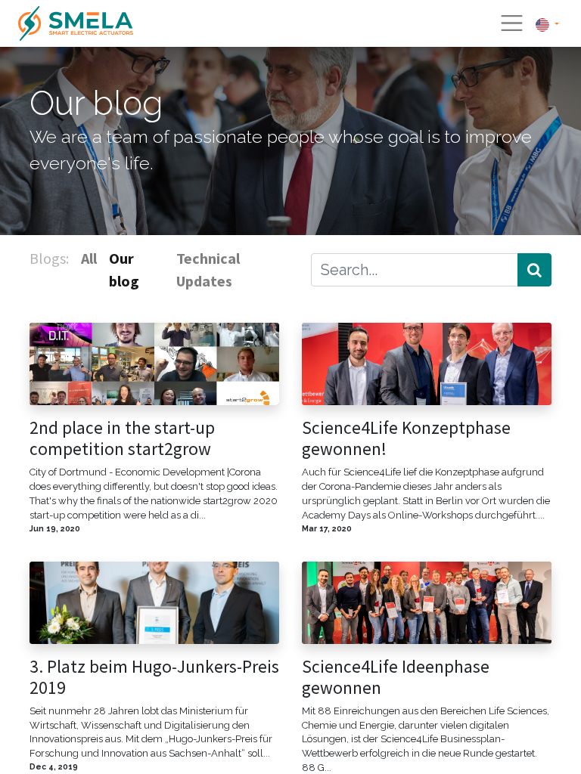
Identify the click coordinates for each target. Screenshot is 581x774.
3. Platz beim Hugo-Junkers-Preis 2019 (154, 677)
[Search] (534, 269)
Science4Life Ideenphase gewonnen (395, 677)
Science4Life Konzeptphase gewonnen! (406, 438)
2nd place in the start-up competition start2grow (122, 438)
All (89, 258)
